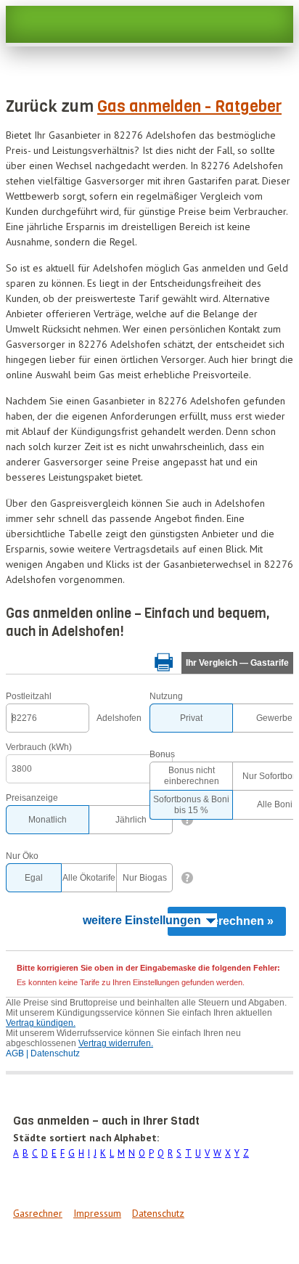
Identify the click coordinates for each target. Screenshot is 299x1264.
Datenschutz (158, 1213)
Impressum (97, 1213)
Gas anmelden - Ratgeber (189, 106)
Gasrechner (37, 1213)
